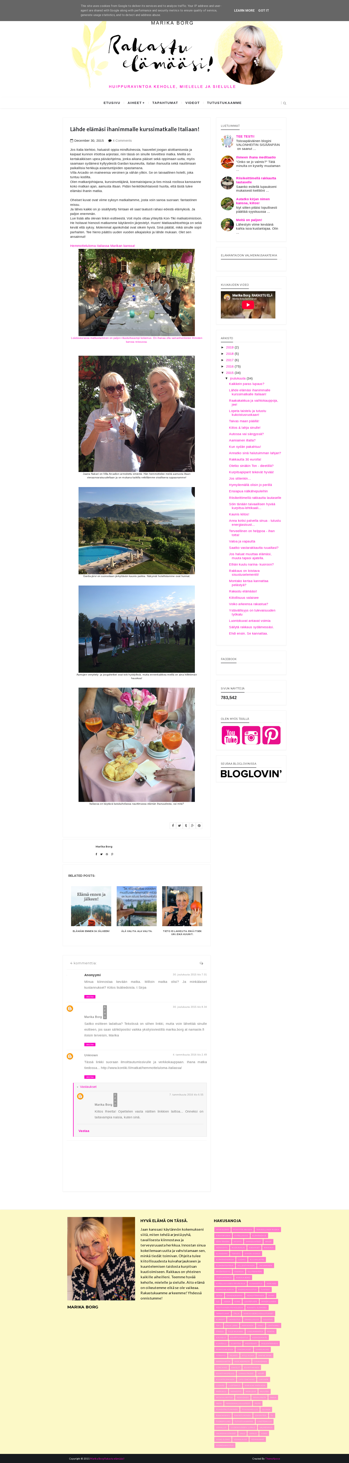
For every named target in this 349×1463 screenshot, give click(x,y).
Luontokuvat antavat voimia (249, 621)
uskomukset (244, 1349)
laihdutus (234, 1319)
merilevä (251, 1391)
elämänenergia (225, 1259)
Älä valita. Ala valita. (136, 931)
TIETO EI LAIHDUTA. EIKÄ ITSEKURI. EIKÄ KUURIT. (182, 933)
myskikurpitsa (224, 1397)
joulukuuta (238, 378)
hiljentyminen (246, 1265)
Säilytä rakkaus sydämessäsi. (251, 627)
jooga (227, 1301)
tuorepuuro (223, 1421)
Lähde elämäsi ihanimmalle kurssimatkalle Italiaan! (249, 392)
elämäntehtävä (224, 1265)
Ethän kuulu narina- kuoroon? (251, 564)
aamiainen (248, 1325)
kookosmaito (259, 1337)
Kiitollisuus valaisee (244, 598)
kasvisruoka (223, 1235)
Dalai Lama (232, 1325)
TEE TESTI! (245, 136)
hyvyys (238, 1241)
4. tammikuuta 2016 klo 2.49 (190, 1054)
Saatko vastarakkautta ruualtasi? (254, 548)
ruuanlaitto (257, 1259)
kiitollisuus (241, 1235)
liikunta (263, 1379)
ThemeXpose (272, 1458)
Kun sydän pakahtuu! (245, 447)
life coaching (247, 1379)
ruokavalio (238, 1247)
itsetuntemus (224, 1277)
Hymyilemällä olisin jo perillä (250, 485)
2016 (230, 366)
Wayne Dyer (265, 1355)
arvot (268, 1241)
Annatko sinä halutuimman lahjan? (255, 453)
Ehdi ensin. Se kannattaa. (248, 633)
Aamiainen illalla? (242, 440)
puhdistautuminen (227, 1409)
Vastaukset (88, 1087)
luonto (220, 1385)
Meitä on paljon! (249, 220)
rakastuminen (242, 1415)
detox (219, 1295)
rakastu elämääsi (257, 1307)
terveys (236, 1253)
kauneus (221, 1337)
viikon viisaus (252, 1253)
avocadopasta (242, 1361)
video (264, 1433)
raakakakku (223, 1415)
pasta (219, 1403)
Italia (236, 1313)
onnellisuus (252, 1319)
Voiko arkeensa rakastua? (248, 604)
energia (239, 1271)
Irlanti (234, 1355)
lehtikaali (273, 1325)
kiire (237, 1301)
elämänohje (259, 1235)
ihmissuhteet (253, 1241)
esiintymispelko (225, 1373)
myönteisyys (223, 1271)
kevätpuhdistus (239, 1337)
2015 (230, 373)
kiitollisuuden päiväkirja (230, 1283)
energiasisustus (247, 1289)
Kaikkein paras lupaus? (246, 384)
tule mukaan (235, 1331)
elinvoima (222, 1253)
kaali (261, 1325)
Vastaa (90, 997)
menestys (236, 1391)
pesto (258, 1403)
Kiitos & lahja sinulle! (244, 427)
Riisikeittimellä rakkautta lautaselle (255, 498)
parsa (273, 1397)
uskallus (221, 1427)
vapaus (253, 1433)
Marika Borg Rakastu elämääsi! (107, 1458)
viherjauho (262, 1349)
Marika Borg (93, 1016)
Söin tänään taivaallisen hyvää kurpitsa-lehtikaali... (252, 506)
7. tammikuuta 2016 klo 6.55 (186, 1094)
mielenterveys (269, 1343)
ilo (217, 1301)
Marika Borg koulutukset (258, 1313)
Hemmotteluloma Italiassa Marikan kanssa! (136, 293)
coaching (221, 1367)
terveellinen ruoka (267, 1229)
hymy (271, 1295)
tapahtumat (165, 103)
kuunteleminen (225, 1379)
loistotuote (250, 1301)
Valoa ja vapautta (242, 541)
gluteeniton (255, 1271)
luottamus (234, 1385)
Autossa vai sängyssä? (246, 434)
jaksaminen (265, 1265)
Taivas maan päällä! (244, 421)
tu (272, 1415)
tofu (218, 1325)
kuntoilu (221, 1343)
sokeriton (260, 1415)
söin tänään (223, 1241)
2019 (230, 347)
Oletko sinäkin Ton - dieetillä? (251, 466)
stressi (220, 1331)
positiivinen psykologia (229, 1307)
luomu (242, 1259)
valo (242, 1433)
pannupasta (259, 1397)
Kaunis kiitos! (239, 514)
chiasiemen (260, 1361)
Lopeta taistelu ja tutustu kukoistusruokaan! (247, 413)
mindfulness (268, 1301)
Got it (263, 10)
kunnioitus (255, 1283)
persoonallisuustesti (238, 1403)
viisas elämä (223, 1439)
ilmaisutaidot (246, 1373)
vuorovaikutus (225, 1445)
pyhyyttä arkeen (242, 1229)
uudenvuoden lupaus (243, 1427)
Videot (192, 103)
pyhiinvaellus (250, 1409)
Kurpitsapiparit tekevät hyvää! (251, 472)
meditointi (251, 1343)
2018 (230, 354)
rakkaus (269, 1247)
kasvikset (254, 1247)
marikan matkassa (255, 1385)
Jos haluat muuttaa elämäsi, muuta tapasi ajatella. (250, 556)
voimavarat (257, 1439)
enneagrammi (235, 1295)
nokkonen (243, 1397)
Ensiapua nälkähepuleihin (248, 491)
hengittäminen (255, 1295)
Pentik (271, 1331)
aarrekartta (223, 1361)
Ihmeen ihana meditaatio (256, 157)
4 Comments (122, 140)
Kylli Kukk (248, 1355)
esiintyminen (251, 1367)
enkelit (235, 1367)
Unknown (91, 1055)
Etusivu (112, 103)
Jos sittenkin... (240, 478)
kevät (261, 1373)
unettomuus (264, 1421)
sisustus (268, 1319)
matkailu (221, 1391)
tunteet (265, 1289)
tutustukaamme (224, 103)
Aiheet (135, 103)
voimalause (240, 1439)
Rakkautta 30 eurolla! (245, 459)
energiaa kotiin (225, 1289)
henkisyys (222, 1247)
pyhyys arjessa (224, 1349)
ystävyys (221, 1355)
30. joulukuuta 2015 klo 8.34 (190, 1006)
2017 (230, 360)
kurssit (220, 1319)
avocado (271, 1283)
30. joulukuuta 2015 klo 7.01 (190, 974)
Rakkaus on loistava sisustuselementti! (244, 573)
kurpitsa (236, 1343)
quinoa (266, 1409)
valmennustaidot (226, 1433)
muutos (264, 1391)
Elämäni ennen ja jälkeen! (91, 931)
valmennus (266, 1427)
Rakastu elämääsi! (243, 591)
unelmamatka (255, 1331)
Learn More (244, 10)
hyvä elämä (222, 1229)
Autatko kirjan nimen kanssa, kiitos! (253, 201)
